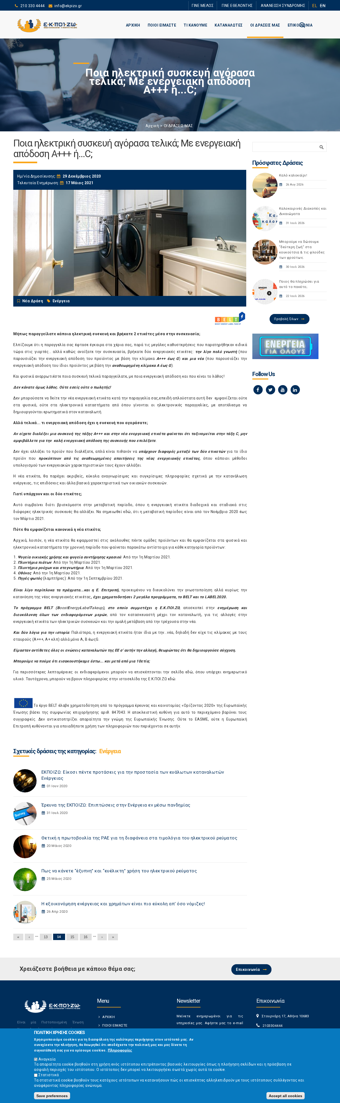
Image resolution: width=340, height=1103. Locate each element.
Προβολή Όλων (286, 319)
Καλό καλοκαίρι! (293, 175)
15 (72, 937)
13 (46, 937)
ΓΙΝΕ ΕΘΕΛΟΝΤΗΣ (246, 5)
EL (314, 5)
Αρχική (152, 126)
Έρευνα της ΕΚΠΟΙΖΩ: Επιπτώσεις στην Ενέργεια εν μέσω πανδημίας (115, 805)
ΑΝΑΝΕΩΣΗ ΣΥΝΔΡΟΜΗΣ (286, 5)
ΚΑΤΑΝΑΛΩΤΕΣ (229, 25)
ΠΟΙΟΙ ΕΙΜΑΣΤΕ (162, 25)
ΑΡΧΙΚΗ (133, 25)
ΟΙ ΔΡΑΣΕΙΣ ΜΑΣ (265, 25)
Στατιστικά (49, 1075)
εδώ (189, 672)
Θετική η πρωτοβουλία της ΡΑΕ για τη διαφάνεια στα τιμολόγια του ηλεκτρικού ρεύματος (139, 838)
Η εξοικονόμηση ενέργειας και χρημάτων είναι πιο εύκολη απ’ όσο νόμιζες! (123, 903)
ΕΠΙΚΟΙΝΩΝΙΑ (300, 25)
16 (86, 937)
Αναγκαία (47, 1059)
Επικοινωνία (248, 969)
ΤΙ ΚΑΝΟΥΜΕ (195, 25)
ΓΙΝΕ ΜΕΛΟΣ (217, 5)
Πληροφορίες (120, 1050)
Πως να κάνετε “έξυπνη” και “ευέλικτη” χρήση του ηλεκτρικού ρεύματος (119, 870)
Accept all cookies (285, 1095)
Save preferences (52, 1095)
